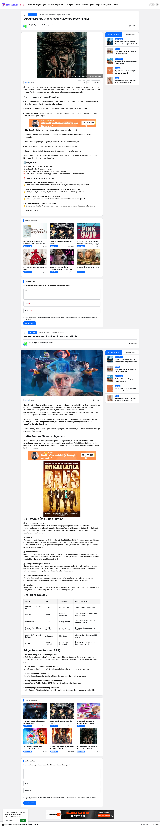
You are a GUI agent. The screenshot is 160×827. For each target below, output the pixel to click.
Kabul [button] (23, 820)
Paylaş (156, 824)
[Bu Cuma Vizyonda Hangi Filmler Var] (88, 261)
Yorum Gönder (29, 323)
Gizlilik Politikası (9, 820)
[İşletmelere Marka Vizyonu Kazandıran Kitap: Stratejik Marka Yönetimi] (35, 235)
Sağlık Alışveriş (34, 25)
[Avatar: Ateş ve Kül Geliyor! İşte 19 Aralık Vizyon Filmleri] (62, 740)
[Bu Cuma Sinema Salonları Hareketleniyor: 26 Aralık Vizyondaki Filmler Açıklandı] (88, 715)
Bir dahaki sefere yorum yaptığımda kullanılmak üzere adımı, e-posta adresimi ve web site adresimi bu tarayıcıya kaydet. (61, 318)
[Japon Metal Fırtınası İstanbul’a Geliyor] (62, 235)
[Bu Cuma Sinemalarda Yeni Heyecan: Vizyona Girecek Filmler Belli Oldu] (62, 261)
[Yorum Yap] (79, 82)
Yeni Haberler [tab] (130, 34)
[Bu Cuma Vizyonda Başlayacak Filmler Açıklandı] (122, 61)
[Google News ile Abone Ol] (29, 82)
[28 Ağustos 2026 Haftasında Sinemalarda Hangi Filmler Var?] (122, 41)
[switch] (152, 4)
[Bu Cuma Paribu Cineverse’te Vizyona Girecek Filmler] (88, 740)
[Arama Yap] (157, 4)
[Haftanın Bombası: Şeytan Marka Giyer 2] (35, 261)
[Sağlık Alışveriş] (13, 4)
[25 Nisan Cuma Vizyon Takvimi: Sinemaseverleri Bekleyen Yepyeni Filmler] (88, 235)
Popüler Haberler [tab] (113, 34)
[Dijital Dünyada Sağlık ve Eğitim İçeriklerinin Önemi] (122, 71)
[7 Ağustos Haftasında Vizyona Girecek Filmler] (35, 715)
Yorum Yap (145, 824)
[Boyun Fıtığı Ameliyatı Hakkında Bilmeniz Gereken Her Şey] (122, 80)
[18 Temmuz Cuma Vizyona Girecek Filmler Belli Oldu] (35, 740)
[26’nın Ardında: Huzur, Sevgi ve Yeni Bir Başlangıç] (122, 51)
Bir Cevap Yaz (30, 281)
